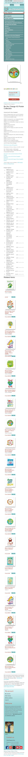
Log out (7, 699)
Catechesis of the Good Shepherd (12, 35)
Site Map (8, 755)
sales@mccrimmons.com (18, 0)
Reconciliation (8, 51)
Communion (8, 46)
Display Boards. (11, 163)
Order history (8, 695)
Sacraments (7, 28)
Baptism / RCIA (9, 45)
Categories (6, 102)
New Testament (9, 54)
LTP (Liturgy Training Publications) (13, 37)
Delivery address (9, 697)
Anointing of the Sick (10, 44)
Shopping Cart (14, 2)
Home (6, 2)
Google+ (12, 755)
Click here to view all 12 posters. (11, 145)
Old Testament (9, 53)
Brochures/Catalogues (10, 20)
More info (13, 296)
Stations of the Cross (10, 58)
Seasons (7, 26)
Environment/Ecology (15, 102)
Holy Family (8, 56)
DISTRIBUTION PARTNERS (10, 24)
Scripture (7, 31)
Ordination (8, 50)
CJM (7, 38)
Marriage (7, 49)
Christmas (8, 41)
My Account (9, 2)
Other (6, 33)
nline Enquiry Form (11, 740)
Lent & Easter (8, 42)
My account (7, 693)
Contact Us (21, 2)
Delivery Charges (7, 751)
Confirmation (8, 48)
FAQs (18, 2)
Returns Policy (14, 751)
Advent (7, 40)
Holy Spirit (8, 57)
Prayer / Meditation (9, 29)
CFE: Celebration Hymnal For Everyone (13, 22)
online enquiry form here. (9, 686)
